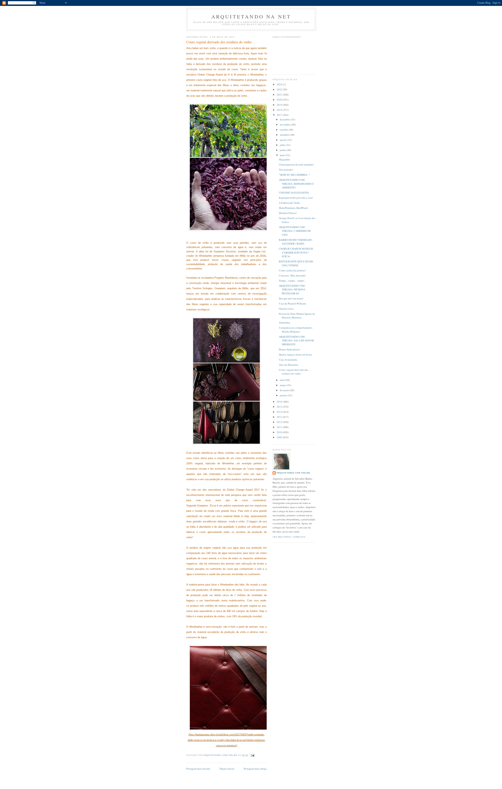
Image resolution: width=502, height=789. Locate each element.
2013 (280, 417)
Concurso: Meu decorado (292, 275)
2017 (280, 115)
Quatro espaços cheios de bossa (295, 354)
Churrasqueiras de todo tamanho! (296, 164)
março (283, 385)
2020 (280, 99)
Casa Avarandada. (288, 359)
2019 (280, 104)
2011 (280, 427)
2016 (280, 401)
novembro (285, 124)
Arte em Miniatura (288, 364)
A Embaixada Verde (289, 203)
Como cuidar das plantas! (292, 270)
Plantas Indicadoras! (289, 349)
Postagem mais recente (198, 768)
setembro (285, 134)
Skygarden (284, 159)
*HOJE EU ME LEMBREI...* (294, 174)
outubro (284, 129)
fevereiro (285, 390)
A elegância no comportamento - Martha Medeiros (296, 329)
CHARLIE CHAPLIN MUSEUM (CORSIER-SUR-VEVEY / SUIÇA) (296, 252)
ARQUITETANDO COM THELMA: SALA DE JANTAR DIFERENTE (296, 340)
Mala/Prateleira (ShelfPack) (293, 208)
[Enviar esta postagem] (252, 755)
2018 (280, 110)
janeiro (284, 395)
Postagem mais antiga (255, 768)
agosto (283, 140)
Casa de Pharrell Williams (292, 303)
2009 (280, 437)
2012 (280, 422)
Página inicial (227, 768)
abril (282, 380)
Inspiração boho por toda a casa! (296, 197)
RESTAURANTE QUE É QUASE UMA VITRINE (296, 263)
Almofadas (284, 322)
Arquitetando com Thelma (293, 473)
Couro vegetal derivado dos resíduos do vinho (293, 371)
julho (283, 145)
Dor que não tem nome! (291, 298)
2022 (280, 89)
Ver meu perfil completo (289, 537)
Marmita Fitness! (288, 213)
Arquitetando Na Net (251, 16)
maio (283, 155)
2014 (280, 412)
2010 (280, 432)
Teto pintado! (286, 169)
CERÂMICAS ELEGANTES (294, 192)
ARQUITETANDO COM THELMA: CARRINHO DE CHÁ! (295, 230)
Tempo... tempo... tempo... (292, 280)
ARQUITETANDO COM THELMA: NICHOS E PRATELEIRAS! (292, 289)
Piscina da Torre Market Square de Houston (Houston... (297, 315)
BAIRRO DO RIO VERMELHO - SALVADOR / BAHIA (296, 241)
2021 (280, 94)
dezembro (285, 119)
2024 (280, 84)
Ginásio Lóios (286, 308)
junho (283, 150)
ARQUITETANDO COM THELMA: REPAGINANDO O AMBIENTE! (296, 183)
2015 (280, 406)
